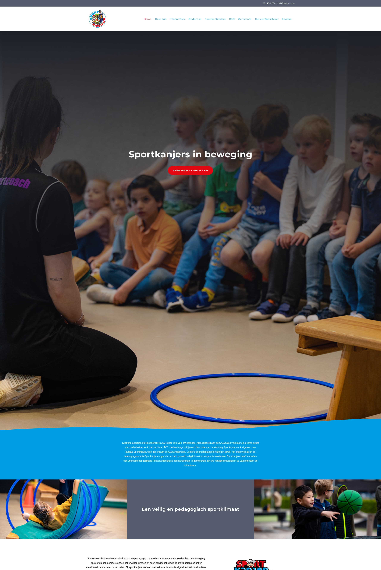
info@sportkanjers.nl (287, 3)
